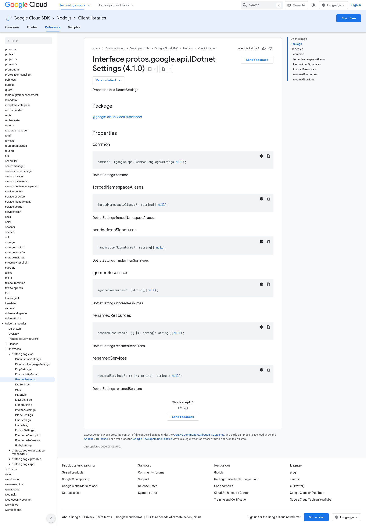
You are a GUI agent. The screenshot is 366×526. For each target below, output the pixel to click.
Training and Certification (231, 499)
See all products (72, 472)
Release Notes (147, 486)
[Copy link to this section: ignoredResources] (132, 273)
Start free (348, 18)
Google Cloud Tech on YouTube (310, 499)
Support (143, 479)
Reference (53, 27)
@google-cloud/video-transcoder (117, 117)
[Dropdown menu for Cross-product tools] (134, 5)
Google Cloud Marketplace (79, 486)
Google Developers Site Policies (152, 438)
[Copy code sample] (268, 156)
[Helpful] (264, 48)
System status (148, 492)
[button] (27, 323)
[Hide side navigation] (51, 518)
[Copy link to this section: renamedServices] (131, 358)
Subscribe (316, 517)
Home (96, 48)
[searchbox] (28, 40)
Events (294, 479)
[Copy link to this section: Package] (116, 106)
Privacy (89, 517)
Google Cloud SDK (32, 18)
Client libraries (92, 18)
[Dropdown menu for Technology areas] (90, 5)
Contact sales (71, 492)
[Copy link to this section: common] (114, 144)
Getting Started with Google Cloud (236, 479)
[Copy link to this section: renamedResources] (135, 315)
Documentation (114, 48)
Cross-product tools (114, 5)
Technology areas (72, 5)
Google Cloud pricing (75, 479)
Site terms (105, 517)
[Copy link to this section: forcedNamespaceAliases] (147, 187)
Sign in (356, 5)
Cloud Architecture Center (231, 492)
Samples (74, 27)
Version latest (109, 80)
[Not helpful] (270, 48)
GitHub (218, 472)
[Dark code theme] (261, 156)
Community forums (151, 472)
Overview (12, 27)
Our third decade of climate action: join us (173, 517)
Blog (293, 472)
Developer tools (139, 48)
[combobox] (262, 5)
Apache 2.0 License (96, 438)
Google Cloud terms (129, 517)
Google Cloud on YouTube (307, 492)
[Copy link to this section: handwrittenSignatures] (141, 230)
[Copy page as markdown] (163, 69)
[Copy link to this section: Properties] (122, 133)
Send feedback (257, 60)
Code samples (223, 486)
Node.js (64, 18)
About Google (71, 517)
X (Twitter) (297, 486)
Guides (32, 27)
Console (299, 5)
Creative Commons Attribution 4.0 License (198, 434)
